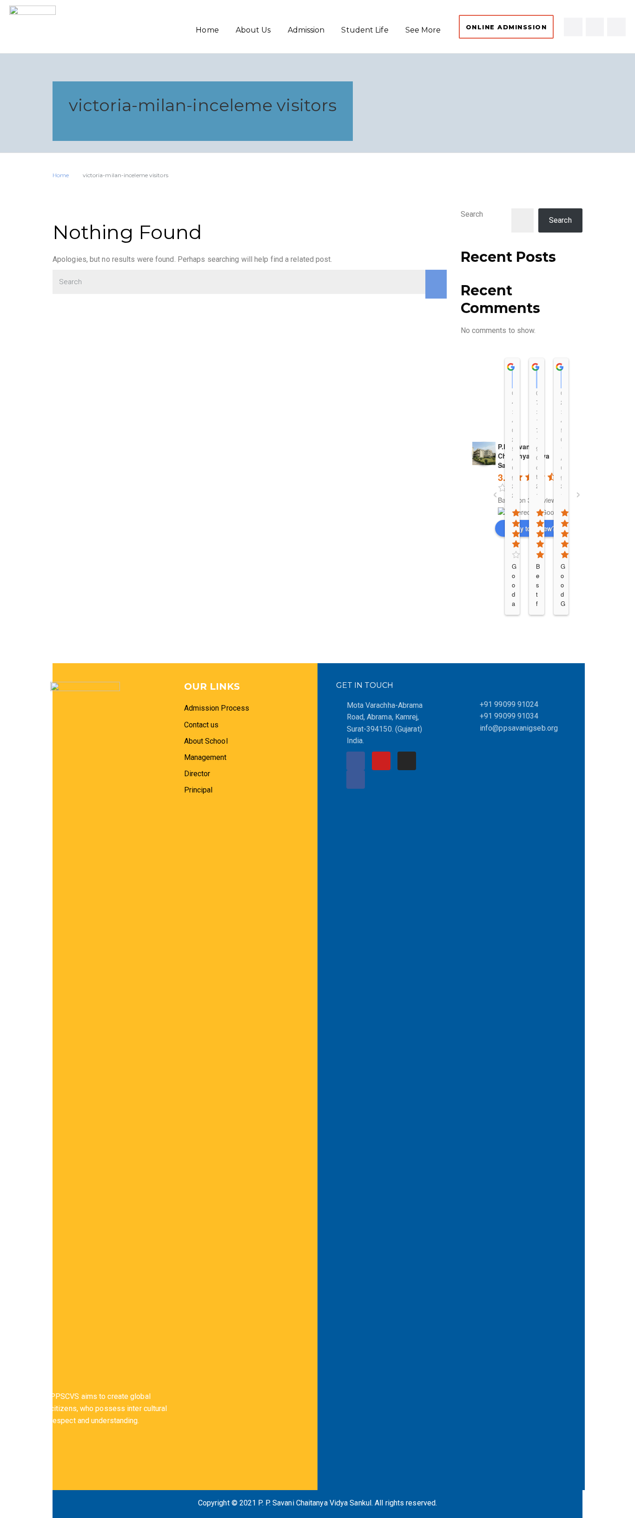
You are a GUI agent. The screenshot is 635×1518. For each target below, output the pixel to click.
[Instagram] (595, 27)
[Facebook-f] (573, 27)
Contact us (201, 724)
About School (206, 741)
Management (205, 757)
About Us (253, 30)
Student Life (364, 30)
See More (423, 30)
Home (207, 30)
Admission (306, 30)
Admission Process (217, 708)
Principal (198, 790)
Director (198, 773)
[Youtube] (616, 27)
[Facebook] (355, 761)
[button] (506, 27)
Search (472, 214)
